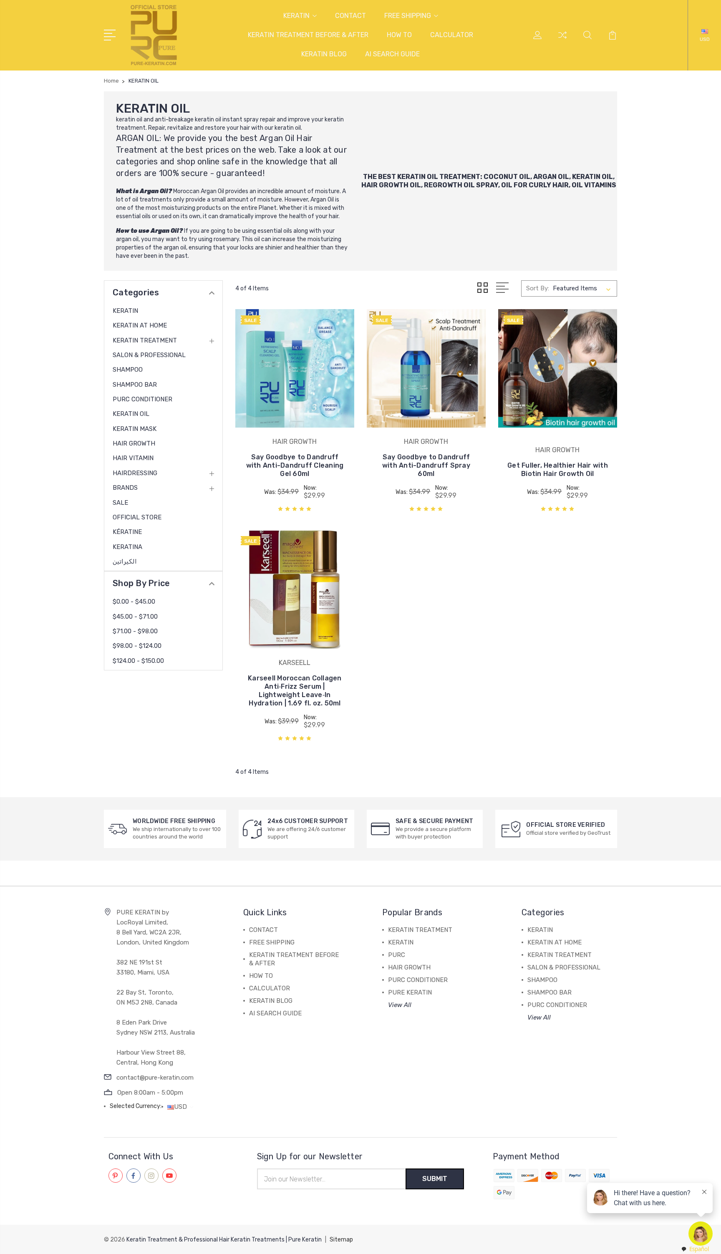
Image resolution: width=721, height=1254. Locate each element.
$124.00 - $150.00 (138, 661)
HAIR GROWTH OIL (391, 185)
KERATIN (296, 16)
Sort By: (537, 288)
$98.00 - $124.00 (137, 646)
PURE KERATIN (410, 992)
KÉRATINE (127, 532)
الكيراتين (125, 561)
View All (399, 1005)
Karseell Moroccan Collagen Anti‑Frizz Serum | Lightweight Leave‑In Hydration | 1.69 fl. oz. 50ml (295, 690)
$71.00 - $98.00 (135, 631)
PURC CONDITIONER (142, 399)
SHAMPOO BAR (135, 384)
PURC (396, 955)
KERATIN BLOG (324, 54)
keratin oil (129, 119)
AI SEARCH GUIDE (392, 54)
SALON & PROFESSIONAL (149, 355)
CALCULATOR (451, 35)
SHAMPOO (128, 369)
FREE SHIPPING (407, 16)
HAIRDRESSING (135, 473)
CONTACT (350, 16)
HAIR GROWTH (134, 443)
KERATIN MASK (134, 429)
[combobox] (695, 1249)
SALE (120, 502)
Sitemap (341, 1239)
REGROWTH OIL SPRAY (461, 185)
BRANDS (125, 487)
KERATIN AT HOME (140, 325)
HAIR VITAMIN (133, 458)
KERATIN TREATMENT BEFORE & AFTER (308, 35)
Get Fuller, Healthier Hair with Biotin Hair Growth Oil (557, 469)
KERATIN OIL (417, 177)
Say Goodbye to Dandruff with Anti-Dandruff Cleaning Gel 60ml (295, 465)
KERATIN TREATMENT (145, 340)
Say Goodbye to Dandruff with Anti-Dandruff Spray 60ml (426, 465)
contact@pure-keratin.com (155, 1077)
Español (699, 1249)
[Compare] (562, 40)
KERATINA (127, 547)
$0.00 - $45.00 (134, 601)
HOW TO (399, 35)
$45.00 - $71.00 (135, 616)
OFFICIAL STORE (137, 517)
